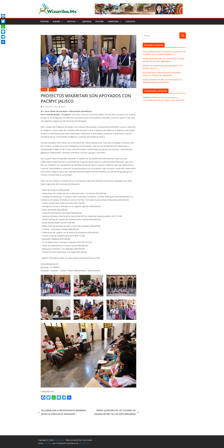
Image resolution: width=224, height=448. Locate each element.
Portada (44, 21)
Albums (56, 21)
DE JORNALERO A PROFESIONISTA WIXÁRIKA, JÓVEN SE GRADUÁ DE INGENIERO (63, 412)
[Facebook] (3, 16)
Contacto (130, 21)
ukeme (63, 107)
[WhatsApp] (3, 26)
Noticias (71, 21)
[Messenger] (3, 31)
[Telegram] (3, 36)
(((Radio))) (86, 21)
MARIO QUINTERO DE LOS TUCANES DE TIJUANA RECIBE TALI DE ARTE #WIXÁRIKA (115, 412)
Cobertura (113, 21)
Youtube (99, 21)
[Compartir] (3, 42)
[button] (61, 21)
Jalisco (44, 90)
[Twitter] (3, 21)
